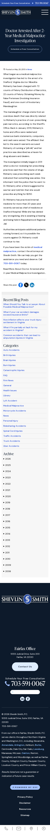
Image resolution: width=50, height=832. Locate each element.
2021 (6, 490)
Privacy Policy (25, 796)
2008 (7, 571)
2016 (6, 521)
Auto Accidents (11, 350)
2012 (6, 546)
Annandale (7, 745)
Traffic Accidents (12, 435)
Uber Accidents (11, 446)
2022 (7, 483)
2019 (6, 502)
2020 (7, 496)
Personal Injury (10, 420)
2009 (7, 565)
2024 (7, 471)
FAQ (5, 375)
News (29, 69)
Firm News (8, 380)
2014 (6, 533)
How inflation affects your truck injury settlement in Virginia (22, 321)
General (7, 385)
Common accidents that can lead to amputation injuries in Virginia (21, 336)
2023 (7, 477)
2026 (7, 458)
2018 (6, 508)
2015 (6, 527)
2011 (6, 552)
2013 (6, 540)
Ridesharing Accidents (14, 425)
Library (6, 395)
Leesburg (38, 749)
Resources (25, 809)
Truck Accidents (11, 441)
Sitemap (25, 815)
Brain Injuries (9, 360)
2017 (6, 515)
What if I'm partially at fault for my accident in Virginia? (20, 329)
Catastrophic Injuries (13, 370)
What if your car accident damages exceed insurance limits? (21, 313)
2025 (7, 465)
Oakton (26, 753)
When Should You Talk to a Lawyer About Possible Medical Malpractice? (24, 305)
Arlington (19, 745)
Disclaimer (25, 802)
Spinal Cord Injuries (12, 430)
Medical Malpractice (13, 405)
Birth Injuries (9, 355)
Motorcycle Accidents (14, 410)
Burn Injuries (9, 365)
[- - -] (44, 12)
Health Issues (10, 390)
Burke (38, 745)
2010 (6, 558)
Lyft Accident (10, 400)
